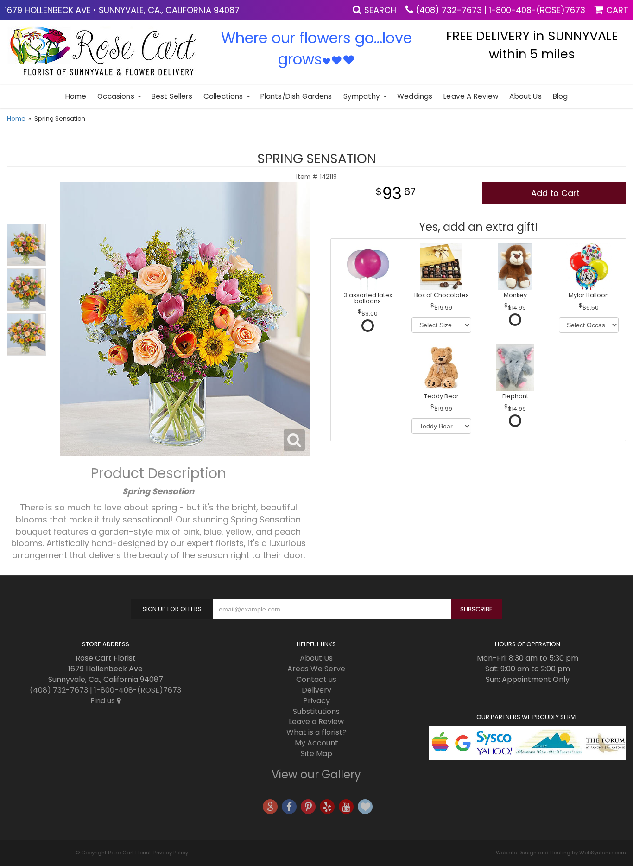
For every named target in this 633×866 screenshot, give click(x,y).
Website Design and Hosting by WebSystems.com (561, 852)
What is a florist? (316, 732)
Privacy (316, 700)
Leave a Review (470, 96)
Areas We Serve (316, 668)
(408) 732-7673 (449, 10)
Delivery (316, 690)
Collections (223, 96)
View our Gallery (316, 774)
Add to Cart (555, 193)
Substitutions (316, 711)
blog (560, 96)
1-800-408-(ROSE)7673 (537, 10)
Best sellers (172, 96)
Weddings (414, 96)
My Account (316, 743)
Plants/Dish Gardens (296, 96)
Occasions (115, 96)
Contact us (316, 679)
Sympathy (361, 96)
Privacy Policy (170, 852)
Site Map (316, 753)
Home (76, 96)
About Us (525, 96)
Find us (103, 700)
